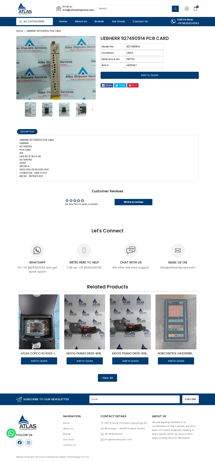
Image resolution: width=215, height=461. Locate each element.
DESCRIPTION (27, 131)
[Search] (175, 9)
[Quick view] (43, 323)
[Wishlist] (35, 323)
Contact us (69, 445)
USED (130, 53)
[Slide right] (92, 109)
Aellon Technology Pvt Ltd (74, 456)
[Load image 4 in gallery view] (81, 109)
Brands (67, 434)
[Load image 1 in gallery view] (30, 109)
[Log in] (186, 8)
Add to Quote (149, 75)
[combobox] (135, 8)
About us (68, 428)
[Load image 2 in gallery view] (47, 109)
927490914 (133, 46)
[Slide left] (19, 109)
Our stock (68, 439)
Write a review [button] (133, 202)
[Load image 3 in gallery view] (64, 109)
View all (107, 378)
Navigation (72, 416)
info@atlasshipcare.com (118, 439)
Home (19, 31)
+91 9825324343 (113, 434)
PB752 (131, 59)
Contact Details (113, 416)
